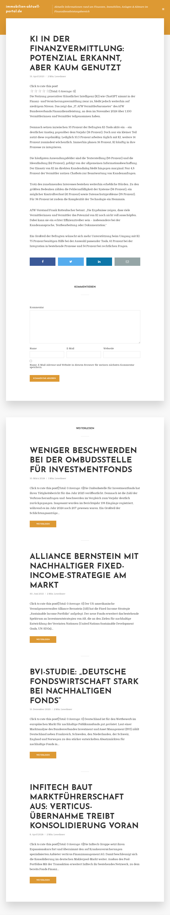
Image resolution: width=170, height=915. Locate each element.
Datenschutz (150, 9)
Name (33, 348)
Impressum (132, 9)
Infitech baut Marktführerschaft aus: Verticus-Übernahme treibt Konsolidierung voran (84, 807)
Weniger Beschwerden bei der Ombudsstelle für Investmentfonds (83, 460)
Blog (94, 9)
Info (104, 9)
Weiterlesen (43, 524)
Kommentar (37, 307)
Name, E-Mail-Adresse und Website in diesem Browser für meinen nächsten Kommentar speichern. (82, 366)
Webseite (108, 348)
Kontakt (117, 9)
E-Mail (70, 348)
